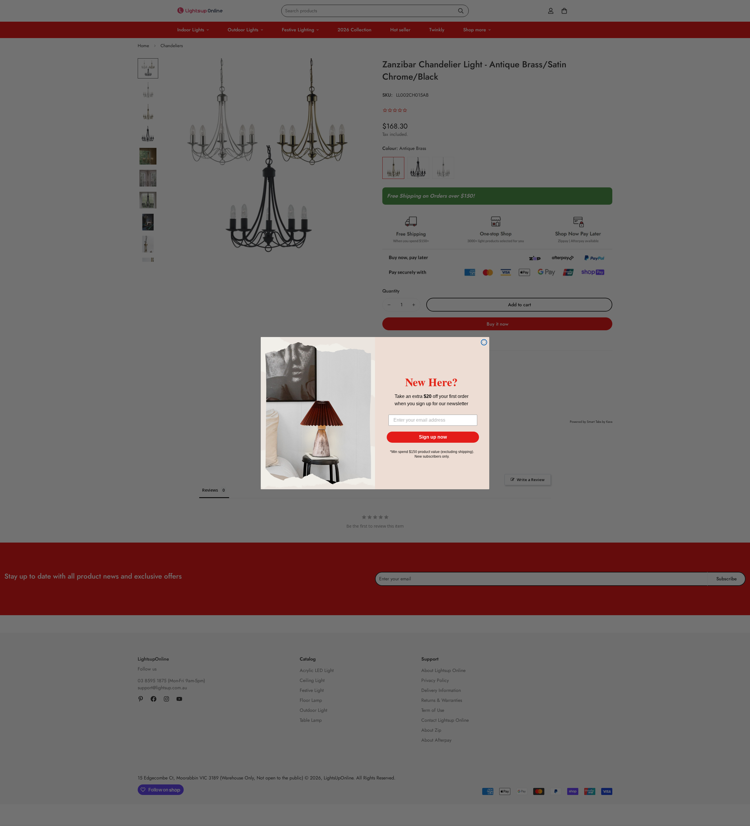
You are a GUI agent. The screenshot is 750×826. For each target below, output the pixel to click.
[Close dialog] (484, 342)
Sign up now (433, 437)
